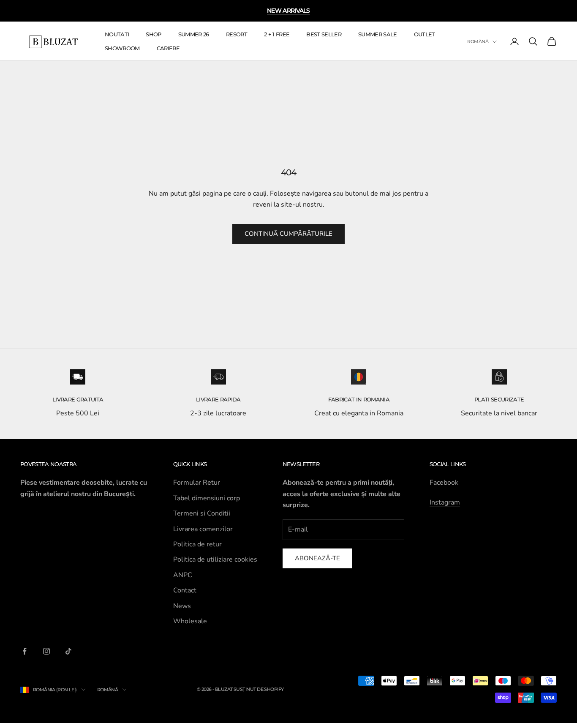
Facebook (444, 482)
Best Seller (323, 34)
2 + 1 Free (276, 34)
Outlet (424, 34)
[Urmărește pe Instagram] (46, 651)
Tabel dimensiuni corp (206, 498)
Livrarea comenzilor (203, 529)
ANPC (182, 575)
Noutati (117, 34)
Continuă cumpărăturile (288, 233)
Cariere (168, 48)
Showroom (122, 48)
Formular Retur (196, 482)
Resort (236, 34)
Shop (153, 34)
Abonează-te (317, 558)
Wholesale (190, 621)
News (182, 606)
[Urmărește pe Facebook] (24, 651)
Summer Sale (377, 34)
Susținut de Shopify (259, 689)
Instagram (445, 502)
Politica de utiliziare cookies (215, 559)
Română (477, 42)
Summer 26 (193, 34)
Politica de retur (197, 544)
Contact (184, 590)
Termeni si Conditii (201, 513)
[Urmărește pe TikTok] (68, 651)
